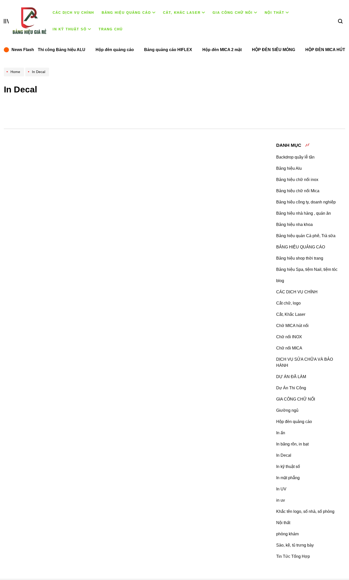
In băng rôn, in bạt (292, 444)
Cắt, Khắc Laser (182, 13)
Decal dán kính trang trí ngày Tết (182, 358)
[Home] (14, 76)
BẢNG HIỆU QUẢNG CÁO (126, 13)
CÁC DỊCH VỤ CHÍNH (73, 13)
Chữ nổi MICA (289, 348)
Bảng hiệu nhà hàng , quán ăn (303, 213)
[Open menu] (6, 21)
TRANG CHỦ (111, 29)
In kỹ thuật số (70, 29)
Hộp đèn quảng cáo (115, 49)
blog (280, 281)
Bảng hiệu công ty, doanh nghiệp (306, 202)
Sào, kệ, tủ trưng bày (295, 545)
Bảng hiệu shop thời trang (299, 258)
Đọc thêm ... (136, 226)
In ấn (280, 433)
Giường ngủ (287, 410)
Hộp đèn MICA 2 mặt (222, 49)
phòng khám (287, 534)
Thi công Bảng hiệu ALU (61, 49)
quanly (166, 187)
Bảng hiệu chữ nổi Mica (297, 191)
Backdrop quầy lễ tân (295, 157)
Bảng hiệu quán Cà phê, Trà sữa (305, 236)
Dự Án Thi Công (291, 388)
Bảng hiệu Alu (289, 168)
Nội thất (274, 13)
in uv (280, 500)
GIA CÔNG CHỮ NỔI (233, 13)
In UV (281, 489)
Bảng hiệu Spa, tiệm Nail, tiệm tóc (307, 269)
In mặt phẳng (288, 478)
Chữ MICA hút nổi (292, 325)
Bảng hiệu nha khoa (294, 224)
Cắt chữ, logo (288, 303)
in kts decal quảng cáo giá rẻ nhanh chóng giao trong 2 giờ (187, 173)
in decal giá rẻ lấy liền (163, 452)
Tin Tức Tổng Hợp (293, 556)
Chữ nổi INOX (289, 337)
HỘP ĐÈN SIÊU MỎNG (273, 49)
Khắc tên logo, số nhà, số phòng (305, 511)
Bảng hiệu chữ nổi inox (297, 179)
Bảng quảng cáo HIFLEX (168, 49)
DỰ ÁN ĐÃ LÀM (291, 376)
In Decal (283, 455)
